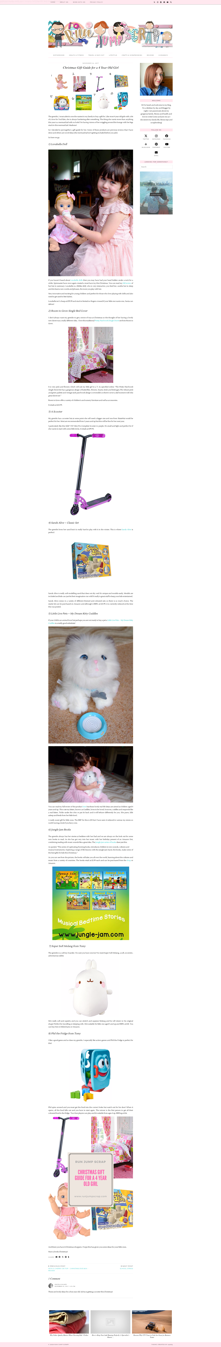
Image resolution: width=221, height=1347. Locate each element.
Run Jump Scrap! (61, 1344)
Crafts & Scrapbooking (132, 55)
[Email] (168, 2)
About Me (64, 2)
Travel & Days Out (96, 55)
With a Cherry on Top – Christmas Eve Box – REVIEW (68, 1268)
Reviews (150, 55)
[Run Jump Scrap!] (110, 30)
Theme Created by (162, 1344)
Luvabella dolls (77, 280)
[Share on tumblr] (68, 1257)
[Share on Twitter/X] (62, 1257)
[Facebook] (164, 2)
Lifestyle (113, 55)
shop (129, 860)
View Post (156, 194)
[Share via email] (56, 1257)
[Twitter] (154, 2)
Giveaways (163, 55)
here (84, 807)
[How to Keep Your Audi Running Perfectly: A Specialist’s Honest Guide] (110, 1322)
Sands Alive (126, 530)
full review (127, 283)
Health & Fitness (76, 55)
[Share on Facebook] (59, 1257)
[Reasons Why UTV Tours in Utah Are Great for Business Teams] (152, 1322)
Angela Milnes (61, 1284)
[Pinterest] (161, 2)
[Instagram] (157, 2)
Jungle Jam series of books (106, 842)
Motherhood (58, 55)
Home (53, 2)
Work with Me (79, 2)
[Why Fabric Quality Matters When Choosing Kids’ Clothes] (69, 1322)
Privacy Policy (96, 2)
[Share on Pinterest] (65, 1257)
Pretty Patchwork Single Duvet (107, 321)
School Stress (126, 1267)
